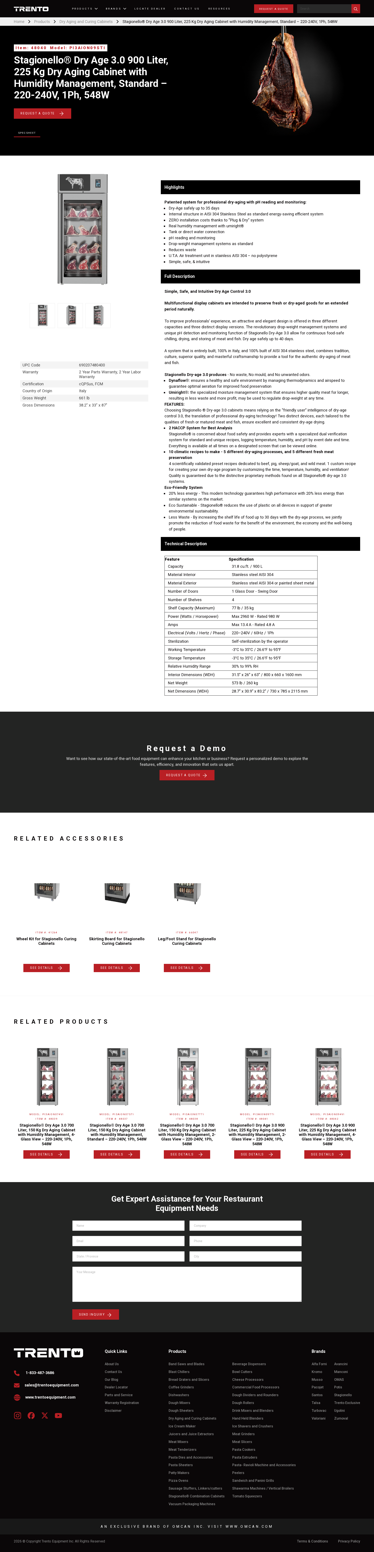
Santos (317, 1395)
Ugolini (339, 1411)
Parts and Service (119, 1395)
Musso (317, 1380)
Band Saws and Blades (187, 1364)
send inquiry (92, 1314)
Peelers (238, 1473)
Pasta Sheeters (181, 1465)
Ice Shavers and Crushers (252, 1426)
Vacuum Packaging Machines (192, 1504)
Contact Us (113, 1372)
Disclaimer (113, 1411)
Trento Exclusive (347, 1403)
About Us (112, 1364)
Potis (338, 1387)
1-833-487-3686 (39, 1372)
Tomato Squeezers (247, 1496)
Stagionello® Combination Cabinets (197, 1496)
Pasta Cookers (243, 1450)
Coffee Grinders (181, 1387)
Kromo (317, 1372)
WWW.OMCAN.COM (249, 1526)
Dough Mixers (179, 1403)
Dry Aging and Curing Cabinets (86, 21)
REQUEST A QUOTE (273, 8)
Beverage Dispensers (249, 1364)
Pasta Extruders (244, 1457)
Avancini (341, 1364)
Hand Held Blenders (247, 1418)
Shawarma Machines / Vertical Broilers (263, 1488)
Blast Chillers (179, 1372)
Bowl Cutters (242, 1372)
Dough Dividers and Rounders (255, 1395)
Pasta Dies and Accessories (191, 1457)
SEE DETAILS (41, 968)
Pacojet (318, 1387)
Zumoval (341, 1418)
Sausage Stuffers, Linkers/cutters (195, 1488)
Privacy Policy (349, 1541)
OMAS (339, 1380)
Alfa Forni (319, 1364)
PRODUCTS (82, 8)
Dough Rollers (243, 1403)
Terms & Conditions (312, 1541)
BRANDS (113, 8)
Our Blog (111, 1380)
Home (19, 21)
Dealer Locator (116, 1387)
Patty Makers (179, 1473)
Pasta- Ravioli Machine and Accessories (264, 1465)
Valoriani (319, 1418)
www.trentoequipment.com (50, 1397)
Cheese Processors (248, 1380)
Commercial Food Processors (255, 1387)
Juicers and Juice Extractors (191, 1434)
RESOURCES (219, 8)
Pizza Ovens (178, 1481)
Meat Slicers (242, 1442)
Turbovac (319, 1411)
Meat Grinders (243, 1434)
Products (42, 21)
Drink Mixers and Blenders (253, 1411)
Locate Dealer (150, 8)
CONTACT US (187, 8)
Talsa (316, 1403)
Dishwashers (179, 1395)
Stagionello (343, 1395)
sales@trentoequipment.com (52, 1385)
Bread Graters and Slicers (189, 1380)
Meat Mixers (178, 1442)
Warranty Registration (122, 1403)
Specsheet (27, 132)
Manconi (341, 1372)
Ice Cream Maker (182, 1426)
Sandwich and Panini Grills (253, 1481)
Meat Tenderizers (183, 1450)
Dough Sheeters (181, 1411)
